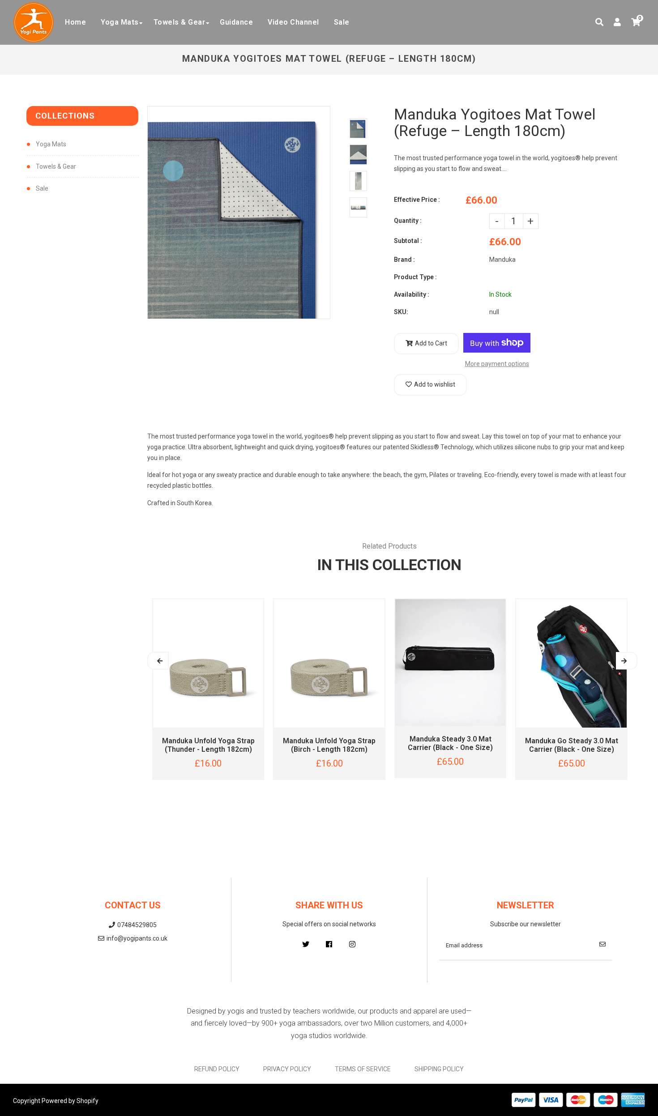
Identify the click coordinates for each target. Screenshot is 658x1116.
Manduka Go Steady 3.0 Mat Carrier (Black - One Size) (571, 745)
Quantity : (408, 220)
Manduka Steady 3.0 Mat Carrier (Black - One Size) (450, 743)
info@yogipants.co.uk (137, 938)
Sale (42, 188)
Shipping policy (439, 1069)
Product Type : (415, 277)
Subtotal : (408, 240)
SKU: (401, 311)
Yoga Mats (51, 144)
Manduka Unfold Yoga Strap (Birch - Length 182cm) (329, 745)
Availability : (411, 294)
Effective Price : (417, 199)
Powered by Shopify (70, 1100)
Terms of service (363, 1069)
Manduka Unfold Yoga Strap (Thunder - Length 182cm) (208, 745)
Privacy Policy (287, 1069)
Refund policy (216, 1069)
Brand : (404, 259)
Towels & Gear (56, 166)
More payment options (497, 363)
